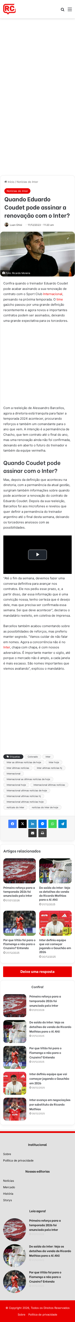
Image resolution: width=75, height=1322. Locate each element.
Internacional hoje (16, 784)
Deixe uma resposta (37, 972)
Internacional (52, 294)
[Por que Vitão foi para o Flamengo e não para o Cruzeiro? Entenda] (19, 923)
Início (10, 181)
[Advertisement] (37, 57)
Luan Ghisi (16, 224)
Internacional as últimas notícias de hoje (28, 779)
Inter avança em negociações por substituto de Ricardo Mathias (49, 1104)
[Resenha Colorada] (9, 9)
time (59, 299)
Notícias (8, 1180)
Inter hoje (54, 762)
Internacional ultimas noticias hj (24, 796)
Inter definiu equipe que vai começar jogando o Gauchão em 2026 (55, 946)
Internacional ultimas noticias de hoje (27, 790)
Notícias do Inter (27, 181)
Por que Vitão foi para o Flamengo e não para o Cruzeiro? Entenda (19, 944)
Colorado (33, 756)
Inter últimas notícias (18, 767)
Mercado (9, 1187)
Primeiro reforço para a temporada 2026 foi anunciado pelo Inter (19, 891)
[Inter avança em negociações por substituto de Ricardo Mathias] (14, 1109)
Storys (7, 1200)
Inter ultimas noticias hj (49, 767)
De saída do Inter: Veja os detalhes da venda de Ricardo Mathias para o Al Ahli (54, 893)
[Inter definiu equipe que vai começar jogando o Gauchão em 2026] (55, 923)
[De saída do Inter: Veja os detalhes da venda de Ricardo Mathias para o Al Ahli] (55, 870)
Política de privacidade (18, 1160)
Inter (6, 647)
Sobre (7, 1154)
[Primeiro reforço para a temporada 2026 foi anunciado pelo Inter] (19, 870)
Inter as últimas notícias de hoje (24, 762)
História (8, 1193)
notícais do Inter (15, 807)
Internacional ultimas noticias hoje (25, 801)
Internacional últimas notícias (49, 784)
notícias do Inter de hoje (45, 807)
